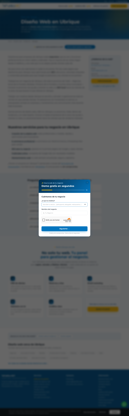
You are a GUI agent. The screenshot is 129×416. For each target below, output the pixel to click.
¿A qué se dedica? (48, 201)
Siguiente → (64, 229)
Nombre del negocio (49, 209)
